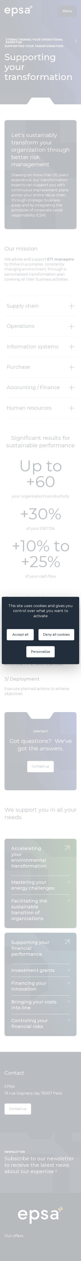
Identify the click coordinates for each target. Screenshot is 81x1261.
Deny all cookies (56, 635)
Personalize (40, 652)
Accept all (20, 635)
